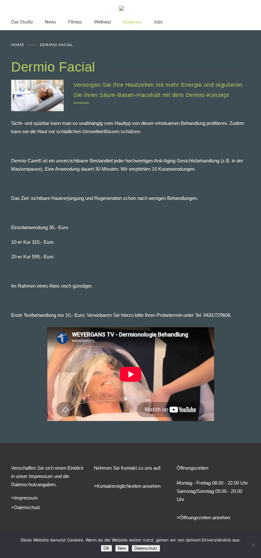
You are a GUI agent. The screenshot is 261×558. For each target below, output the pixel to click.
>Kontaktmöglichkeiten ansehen (127, 486)
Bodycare (132, 22)
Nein (122, 548)
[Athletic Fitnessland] (130, 9)
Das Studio (22, 22)
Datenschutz (146, 548)
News (50, 22)
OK (106, 548)
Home (17, 45)
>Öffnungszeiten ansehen (203, 517)
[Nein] (253, 545)
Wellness (102, 22)
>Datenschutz (25, 507)
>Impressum (24, 497)
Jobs (158, 22)
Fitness (75, 22)
